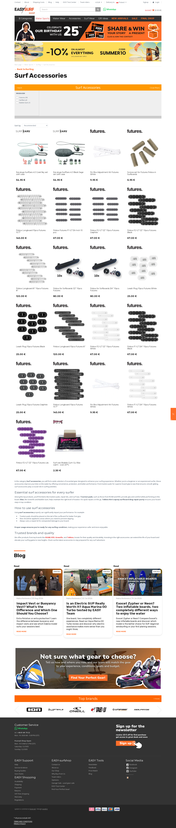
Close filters (155, 88)
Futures (23, 97)
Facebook (133, 764)
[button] (173, 414)
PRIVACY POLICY (20, 824)
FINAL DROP (147, 18)
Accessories (75, 18)
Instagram (133, 768)
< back (19, 88)
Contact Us (56, 764)
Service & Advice (21, 767)
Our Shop (55, 771)
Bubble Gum (24, 103)
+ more (157, 699)
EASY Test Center (69, 2)
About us (55, 767)
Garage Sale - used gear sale (63, 783)
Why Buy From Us (58, 774)
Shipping (18, 784)
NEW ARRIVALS (120, 18)
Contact (17, 2)
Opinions (55, 780)
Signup (145, 2)
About (26, 2)
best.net (33, 809)
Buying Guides (20, 771)
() (158, 10)
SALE (134, 18)
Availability (19, 781)
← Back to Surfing (24, 69)
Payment (18, 787)
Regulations (19, 800)
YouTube (132, 771)
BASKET (148, 10)
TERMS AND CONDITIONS (23, 821)
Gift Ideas (103, 18)
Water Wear (59, 18)
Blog (50, 2)
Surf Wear (89, 18)
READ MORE (21, 631)
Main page (18, 65)
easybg (45, 809)
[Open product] (32, 157)
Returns (18, 790)
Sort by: (18, 125)
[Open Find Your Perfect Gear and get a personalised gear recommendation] (88, 668)
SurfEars (23, 100)
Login (157, 2)
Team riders (85, 2)
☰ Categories (25, 18)
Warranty (18, 797)
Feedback (92, 767)
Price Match (93, 771)
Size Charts (19, 774)
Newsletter (93, 764)
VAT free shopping (22, 794)
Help (57, 2)
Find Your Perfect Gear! (61, 789)
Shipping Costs (38, 2)
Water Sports (42, 18)
